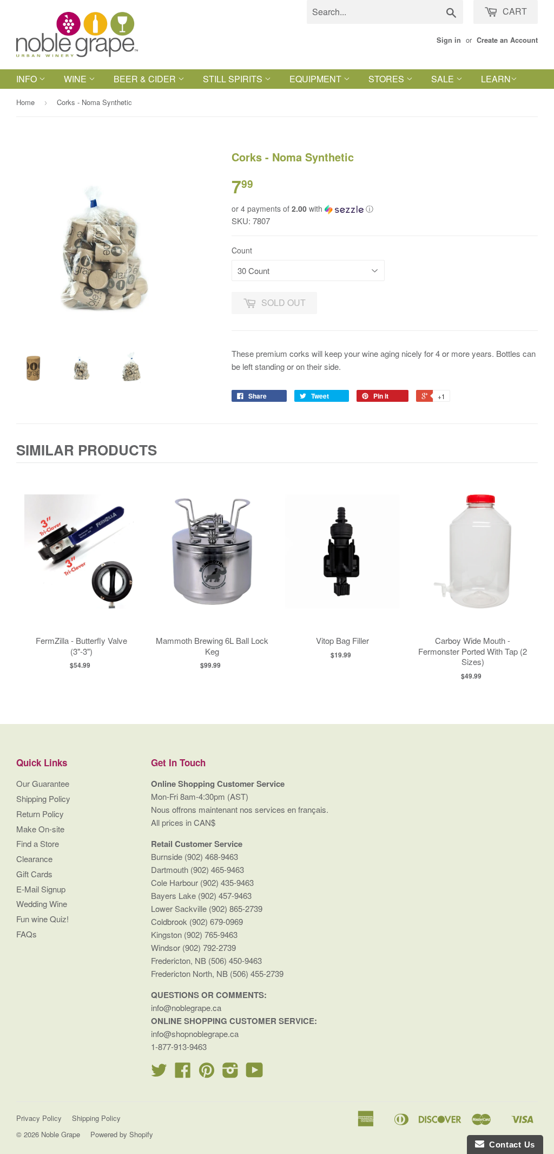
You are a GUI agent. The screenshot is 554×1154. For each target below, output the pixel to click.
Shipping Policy (43, 798)
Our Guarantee (42, 783)
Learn (496, 79)
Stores (387, 79)
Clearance (34, 858)
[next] (527, 575)
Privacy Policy (39, 1118)
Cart (513, 11)
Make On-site (40, 828)
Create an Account (507, 40)
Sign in (449, 40)
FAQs (26, 934)
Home (25, 102)
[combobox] (385, 12)
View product (81, 562)
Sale (443, 79)
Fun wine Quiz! (42, 918)
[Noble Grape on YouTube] (254, 1073)
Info (27, 79)
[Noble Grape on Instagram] (230, 1073)
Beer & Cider (146, 79)
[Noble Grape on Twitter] (159, 1073)
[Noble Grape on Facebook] (183, 1073)
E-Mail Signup (40, 889)
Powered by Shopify (121, 1134)
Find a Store (37, 843)
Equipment (316, 79)
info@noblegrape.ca (186, 1007)
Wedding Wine (41, 903)
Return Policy (40, 813)
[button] (385, 208)
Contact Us (509, 1144)
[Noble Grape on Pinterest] (207, 1073)
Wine (76, 79)
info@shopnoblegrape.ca (195, 1033)
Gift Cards (34, 873)
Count (242, 250)
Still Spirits (234, 79)
